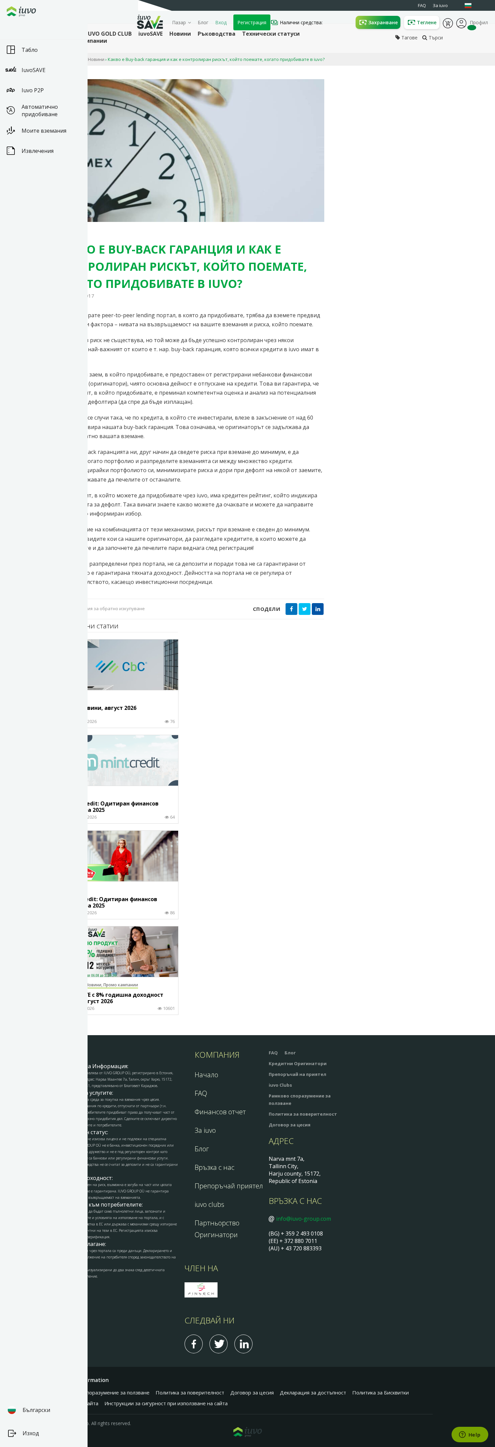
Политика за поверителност (303, 1114)
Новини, (94, 985)
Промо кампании (120, 985)
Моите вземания (44, 130)
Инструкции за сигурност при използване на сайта (166, 1403)
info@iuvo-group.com (303, 1218)
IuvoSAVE (33, 70)
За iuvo (205, 1130)
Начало (206, 1074)
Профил (461, 23)
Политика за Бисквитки (380, 1392)
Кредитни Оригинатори (298, 1063)
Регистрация (251, 22)
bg (471, 5)
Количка (448, 23)
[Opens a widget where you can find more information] (469, 1435)
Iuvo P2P (33, 90)
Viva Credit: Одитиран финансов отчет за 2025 (111, 902)
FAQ (201, 1093)
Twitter (218, 1344)
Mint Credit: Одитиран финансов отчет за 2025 (112, 807)
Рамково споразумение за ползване (106, 1392)
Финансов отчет (220, 1111)
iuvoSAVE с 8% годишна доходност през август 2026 (114, 998)
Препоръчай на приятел (297, 1074)
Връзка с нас (214, 1167)
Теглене (426, 22)
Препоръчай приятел (229, 1185)
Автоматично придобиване (40, 110)
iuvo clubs (209, 1204)
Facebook (194, 1344)
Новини (96, 59)
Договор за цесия (289, 1125)
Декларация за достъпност (313, 1392)
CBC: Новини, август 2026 (101, 708)
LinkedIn (243, 1344)
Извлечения (38, 151)
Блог (203, 22)
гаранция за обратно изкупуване (108, 608)
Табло (30, 50)
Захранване (383, 22)
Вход (221, 22)
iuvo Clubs (280, 1085)
